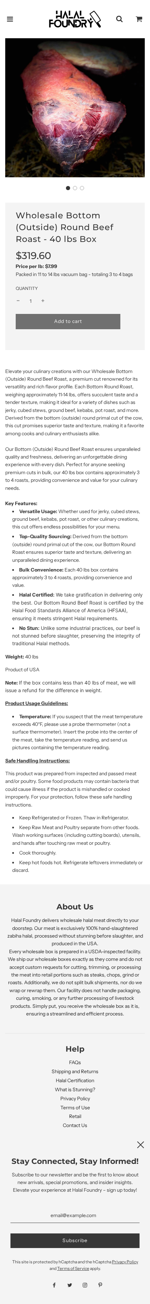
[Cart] (139, 19)
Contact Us (75, 1125)
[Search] (119, 19)
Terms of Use (75, 1107)
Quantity (27, 288)
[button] (68, 188)
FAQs (75, 1062)
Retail (75, 1116)
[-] (18, 301)
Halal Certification (75, 1080)
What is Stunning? (75, 1089)
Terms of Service (73, 1268)
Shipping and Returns (75, 1071)
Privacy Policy (75, 1098)
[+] (42, 301)
